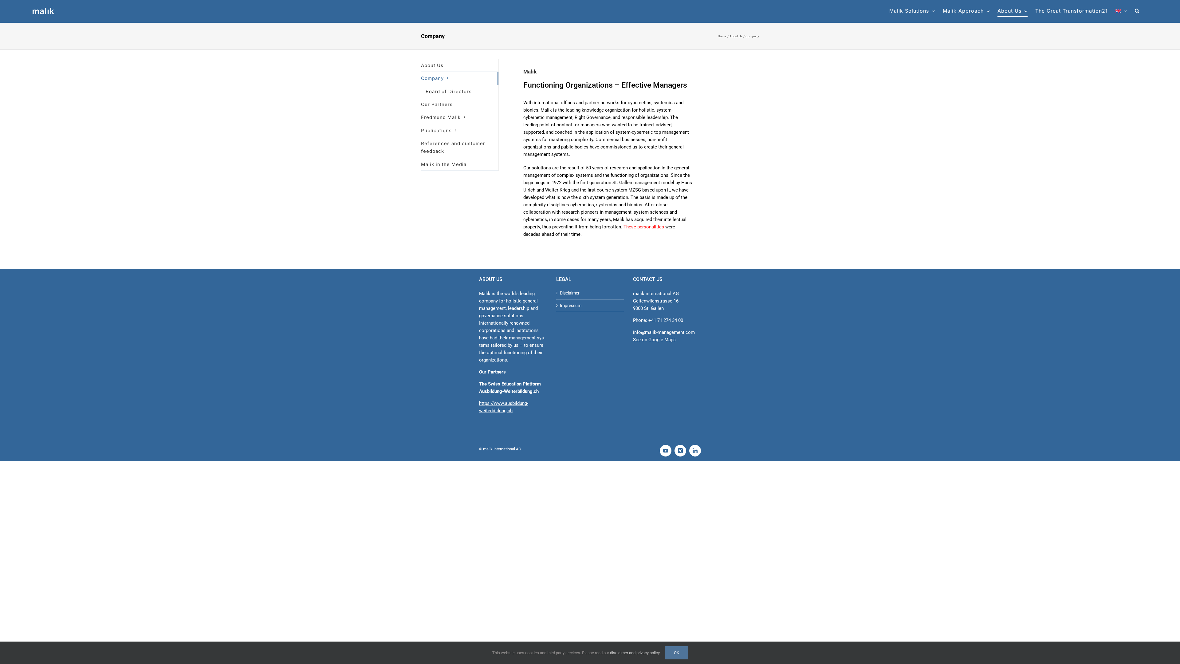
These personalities (643, 227)
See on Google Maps (654, 339)
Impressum (570, 305)
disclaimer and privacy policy (634, 652)
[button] (1137, 11)
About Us (432, 65)
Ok (676, 652)
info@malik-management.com (664, 332)
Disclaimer (570, 292)
